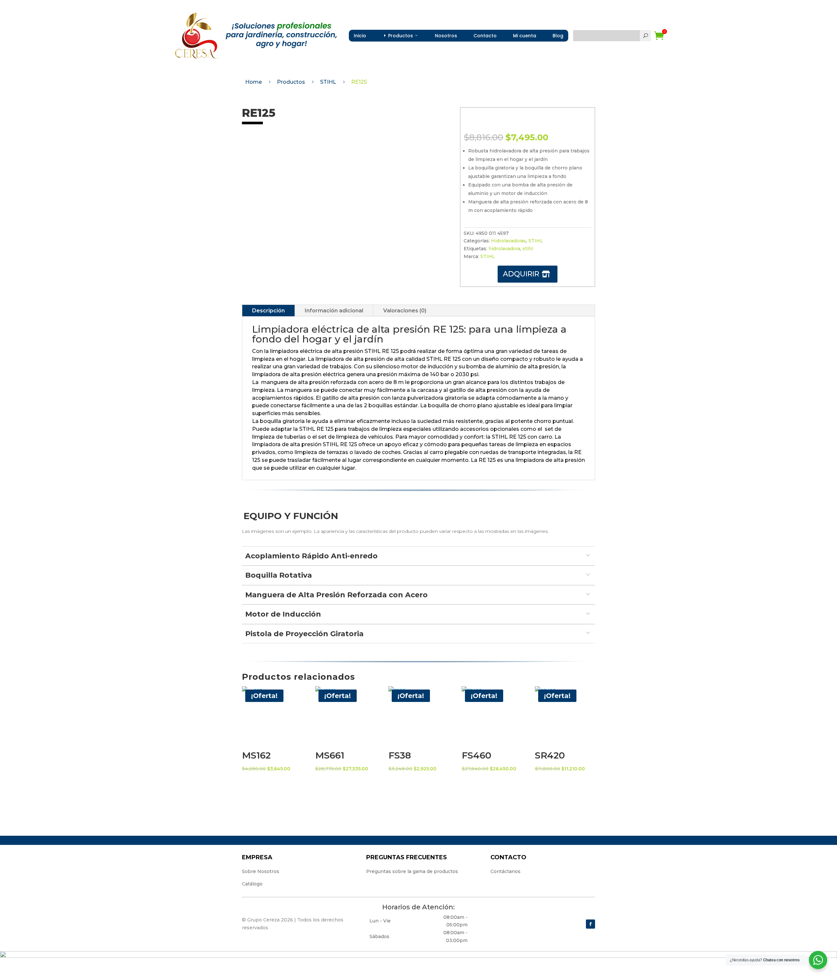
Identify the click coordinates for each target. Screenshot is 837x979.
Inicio (360, 35)
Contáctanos (505, 871)
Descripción (268, 310)
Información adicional (334, 310)
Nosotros (446, 35)
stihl (527, 249)
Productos (400, 35)
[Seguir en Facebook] (590, 924)
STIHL (535, 241)
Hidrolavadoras (508, 241)
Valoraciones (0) (404, 310)
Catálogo (252, 884)
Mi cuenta (524, 35)
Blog (558, 35)
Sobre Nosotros (260, 871)
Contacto (485, 35)
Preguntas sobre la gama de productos (412, 871)
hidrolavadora (504, 249)
